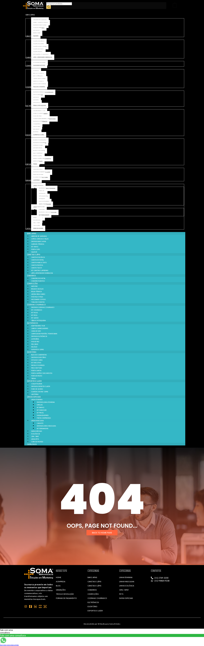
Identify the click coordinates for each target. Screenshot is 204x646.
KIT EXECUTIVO (36, 363)
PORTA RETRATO (36, 376)
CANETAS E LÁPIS (33, 254)
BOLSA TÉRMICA (36, 291)
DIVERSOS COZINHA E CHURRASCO (42, 307)
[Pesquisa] (48, 7)
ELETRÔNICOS (32, 323)
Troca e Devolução (65, 594)
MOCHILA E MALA (37, 297)
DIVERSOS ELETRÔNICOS (39, 336)
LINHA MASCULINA (37, 421)
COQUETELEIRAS (36, 384)
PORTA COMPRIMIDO (44, 418)
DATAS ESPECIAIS (36, 431)
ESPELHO (40, 405)
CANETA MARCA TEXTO (39, 263)
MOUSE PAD (35, 342)
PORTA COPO (35, 249)
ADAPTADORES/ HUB (38, 326)
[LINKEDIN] (35, 606)
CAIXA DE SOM (36, 331)
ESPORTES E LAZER (34, 381)
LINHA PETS (35, 439)
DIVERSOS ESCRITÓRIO (38, 357)
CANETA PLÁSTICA (37, 265)
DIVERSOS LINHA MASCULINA (46, 426)
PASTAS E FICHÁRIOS (37, 365)
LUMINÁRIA (35, 339)
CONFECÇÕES (32, 283)
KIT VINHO (34, 247)
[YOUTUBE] (40, 606)
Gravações (61, 590)
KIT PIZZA (34, 315)
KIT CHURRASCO (36, 310)
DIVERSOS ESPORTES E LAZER (40, 386)
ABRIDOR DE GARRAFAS (39, 236)
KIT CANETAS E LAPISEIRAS (39, 270)
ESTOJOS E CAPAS (36, 360)
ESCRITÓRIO (31, 352)
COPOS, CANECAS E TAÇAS (39, 239)
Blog (58, 586)
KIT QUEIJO (34, 318)
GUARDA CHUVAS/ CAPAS (39, 392)
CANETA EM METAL (37, 260)
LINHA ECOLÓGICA (126, 586)
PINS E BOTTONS (36, 368)
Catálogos (32, 444)
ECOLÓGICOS (35, 434)
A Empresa (60, 581)
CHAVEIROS (31, 275)
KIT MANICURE (41, 410)
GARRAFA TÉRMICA (37, 244)
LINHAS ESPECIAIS (34, 397)
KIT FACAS (34, 313)
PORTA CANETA (36, 371)
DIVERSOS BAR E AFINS (38, 241)
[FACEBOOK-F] (30, 606)
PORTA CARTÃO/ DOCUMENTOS (41, 373)
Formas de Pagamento (66, 598)
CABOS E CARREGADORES (39, 328)
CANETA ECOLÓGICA (38, 257)
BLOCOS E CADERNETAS (38, 355)
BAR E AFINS (31, 233)
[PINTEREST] (45, 606)
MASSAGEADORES (42, 415)
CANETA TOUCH (36, 268)
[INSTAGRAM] (25, 606)
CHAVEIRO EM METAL (38, 278)
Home (58, 577)
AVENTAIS (34, 286)
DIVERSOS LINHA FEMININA (46, 402)
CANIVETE (40, 423)
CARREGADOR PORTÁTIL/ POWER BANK (44, 334)
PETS (121, 594)
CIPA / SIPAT (35, 436)
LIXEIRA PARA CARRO (38, 294)
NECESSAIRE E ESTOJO (38, 299)
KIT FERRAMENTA (42, 429)
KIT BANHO (40, 407)
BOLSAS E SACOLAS (37, 289)
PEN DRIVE (34, 344)
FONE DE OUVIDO (37, 389)
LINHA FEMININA (36, 400)
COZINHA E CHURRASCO (36, 304)
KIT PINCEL (40, 413)
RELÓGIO (34, 347)
